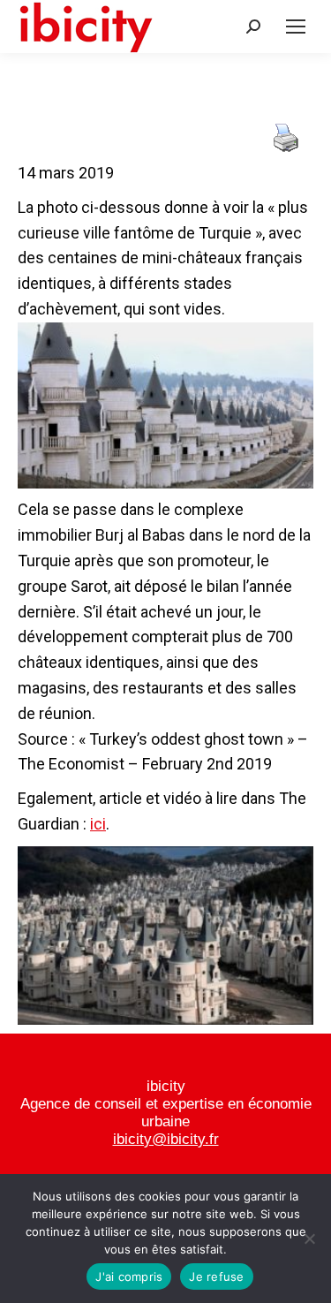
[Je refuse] (309, 1238)
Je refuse (216, 1276)
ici (98, 823)
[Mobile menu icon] (295, 26)
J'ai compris (128, 1276)
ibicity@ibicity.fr (166, 1139)
